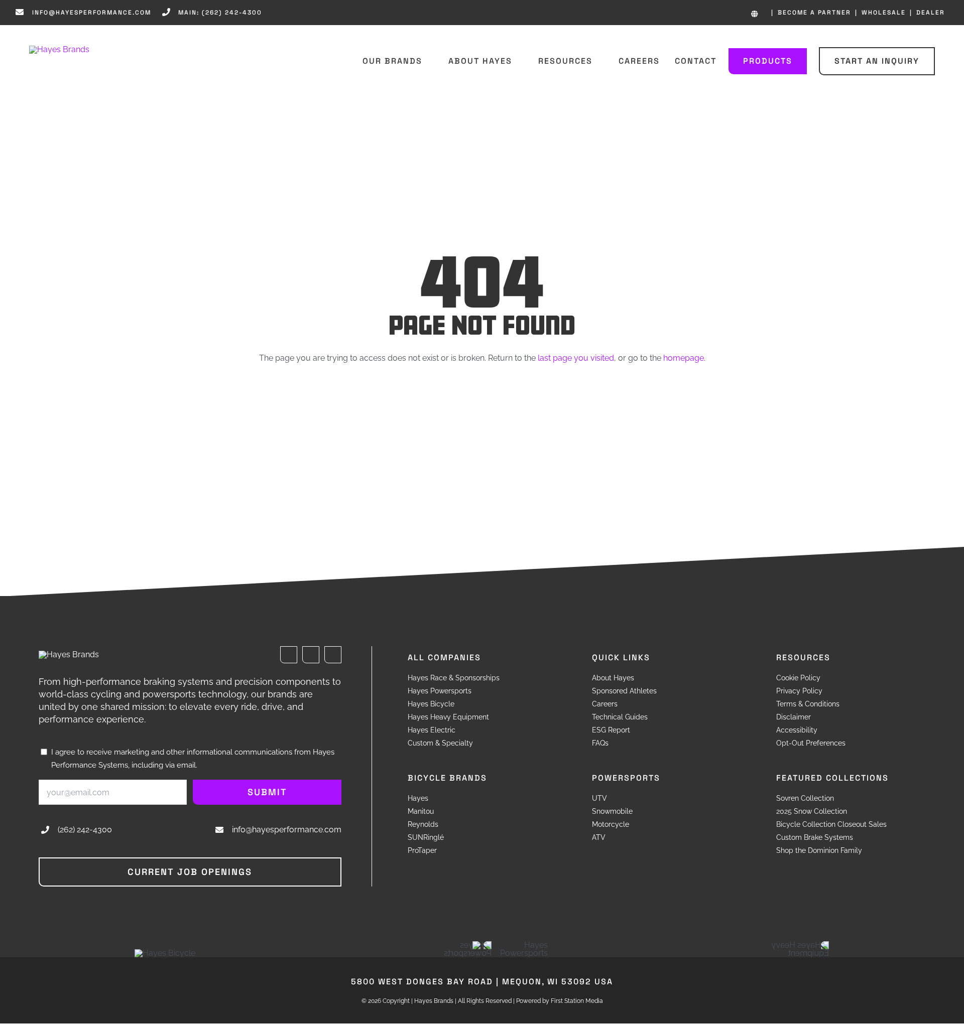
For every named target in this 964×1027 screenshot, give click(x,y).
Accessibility (796, 730)
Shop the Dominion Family (819, 850)
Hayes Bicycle (431, 704)
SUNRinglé (426, 837)
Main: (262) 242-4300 (220, 13)
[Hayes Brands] (59, 49)
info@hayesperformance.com (286, 829)
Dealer (930, 13)
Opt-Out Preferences (811, 743)
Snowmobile (612, 811)
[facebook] (288, 654)
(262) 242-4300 (85, 829)
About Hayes (613, 678)
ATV (599, 837)
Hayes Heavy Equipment (448, 717)
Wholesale (884, 13)
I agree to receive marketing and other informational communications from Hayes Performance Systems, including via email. (192, 759)
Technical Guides (620, 717)
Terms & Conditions (807, 704)
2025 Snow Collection (811, 811)
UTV (599, 798)
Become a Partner (814, 13)
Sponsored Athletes (624, 691)
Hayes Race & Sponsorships (454, 678)
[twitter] (310, 654)
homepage (683, 358)
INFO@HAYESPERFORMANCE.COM (91, 13)
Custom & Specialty (440, 743)
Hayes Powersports (439, 691)
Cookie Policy (798, 678)
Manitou (421, 811)
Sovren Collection (805, 798)
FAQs (600, 743)
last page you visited (576, 358)
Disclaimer (793, 717)
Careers (605, 704)
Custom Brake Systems (814, 837)
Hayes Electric (431, 730)
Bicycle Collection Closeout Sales (831, 824)
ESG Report (611, 730)
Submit (267, 792)
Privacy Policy (799, 691)
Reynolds (423, 824)
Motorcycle (610, 824)
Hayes (418, 798)
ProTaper (422, 850)
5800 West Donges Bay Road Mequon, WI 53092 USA (482, 981)
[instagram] (332, 654)
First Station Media (577, 1000)
